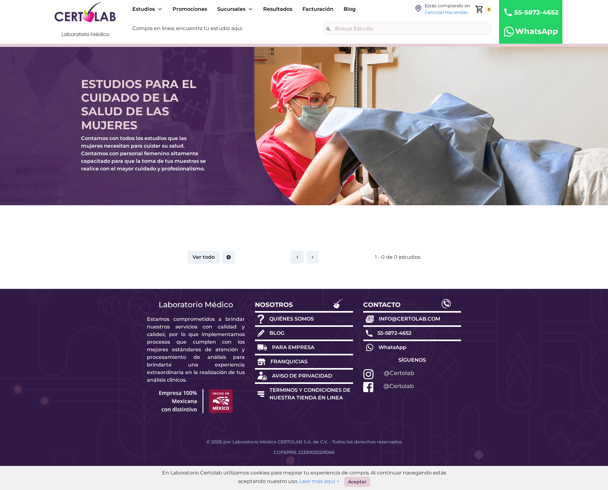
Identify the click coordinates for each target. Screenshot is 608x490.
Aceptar (357, 482)
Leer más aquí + (318, 481)
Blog (350, 9)
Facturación (317, 9)
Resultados (277, 9)
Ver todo (204, 257)
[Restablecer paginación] (228, 257)
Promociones (190, 9)
